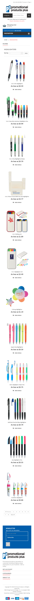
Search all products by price (17, 21)
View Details (17, 89)
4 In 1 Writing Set (17, 234)
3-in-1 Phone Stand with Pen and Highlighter (17, 196)
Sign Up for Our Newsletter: (13, 530)
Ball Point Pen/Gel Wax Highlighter (17, 422)
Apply (26, 53)
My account (7, 569)
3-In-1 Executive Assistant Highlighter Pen (17, 121)
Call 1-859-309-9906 (17, 2)
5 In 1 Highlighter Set (17, 272)
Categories (7, 573)
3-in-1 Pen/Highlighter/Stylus (17, 159)
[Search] (29, 15)
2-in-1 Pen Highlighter (17, 83)
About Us (6, 577)
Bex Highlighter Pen (17, 460)
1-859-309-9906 (17, 30)
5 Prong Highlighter (17, 309)
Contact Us (25, 2)
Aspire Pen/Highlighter (17, 347)
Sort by (6, 53)
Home (5, 40)
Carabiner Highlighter (17, 497)
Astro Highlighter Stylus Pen (17, 384)
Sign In (30, 2)
